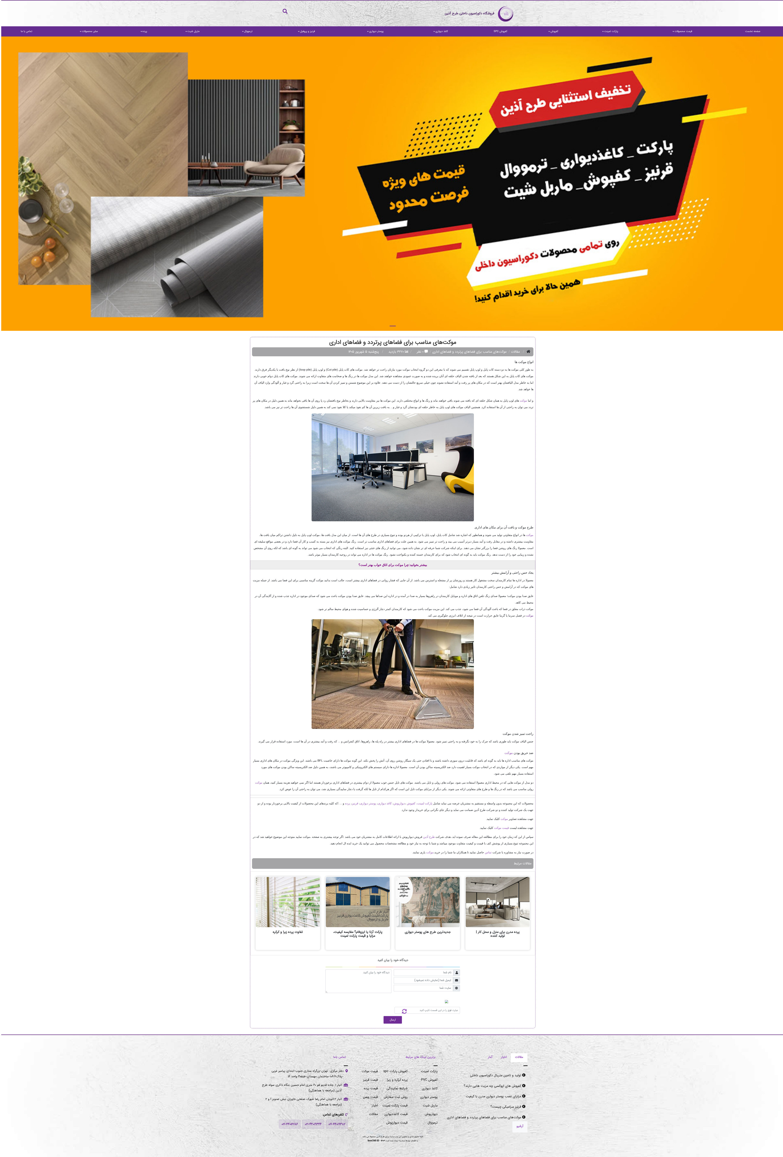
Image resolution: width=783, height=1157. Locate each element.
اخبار (373, 1105)
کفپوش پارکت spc (394, 1071)
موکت (522, 400)
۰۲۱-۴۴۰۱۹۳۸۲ (335, 1124)
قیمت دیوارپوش (395, 1122)
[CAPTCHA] (400, 1010)
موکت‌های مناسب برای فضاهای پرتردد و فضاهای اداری (483, 1106)
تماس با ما (25, 31)
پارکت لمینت (610, 31)
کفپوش (553, 31)
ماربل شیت (192, 31)
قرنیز (354, 803)
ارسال (391, 1019)
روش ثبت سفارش (394, 1096)
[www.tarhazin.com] (391, 184)
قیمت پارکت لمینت (393, 1105)
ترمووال (247, 31)
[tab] (518, 1057)
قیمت (504, 827)
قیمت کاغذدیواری (394, 1114)
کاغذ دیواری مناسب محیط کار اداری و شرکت (491, 1117)
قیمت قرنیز (369, 1079)
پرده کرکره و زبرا (396, 1079)
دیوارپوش (398, 803)
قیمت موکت (368, 1071)
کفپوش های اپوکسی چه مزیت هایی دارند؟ (491, 1075)
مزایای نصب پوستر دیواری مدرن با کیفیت (492, 1085)
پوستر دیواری (375, 31)
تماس (487, 852)
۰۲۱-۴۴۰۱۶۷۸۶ (288, 1124)
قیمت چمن (369, 1096)
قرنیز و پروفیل (306, 31)
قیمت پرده (370, 1088)
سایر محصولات (89, 31)
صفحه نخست (751, 31)
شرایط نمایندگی (395, 1088)
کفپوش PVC (428, 1079)
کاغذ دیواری (440, 31)
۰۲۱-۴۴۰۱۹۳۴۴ (312, 1124)
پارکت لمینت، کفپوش (418, 803)
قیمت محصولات (682, 31)
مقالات (514, 351)
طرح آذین (428, 836)
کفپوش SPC (499, 31)
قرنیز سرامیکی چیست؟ (505, 1096)
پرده (143, 31)
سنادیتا (401, 1140)
